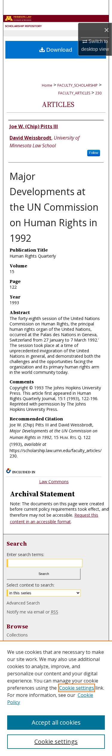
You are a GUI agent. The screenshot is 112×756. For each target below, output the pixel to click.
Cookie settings (76, 688)
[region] (56, 698)
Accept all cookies (56, 722)
